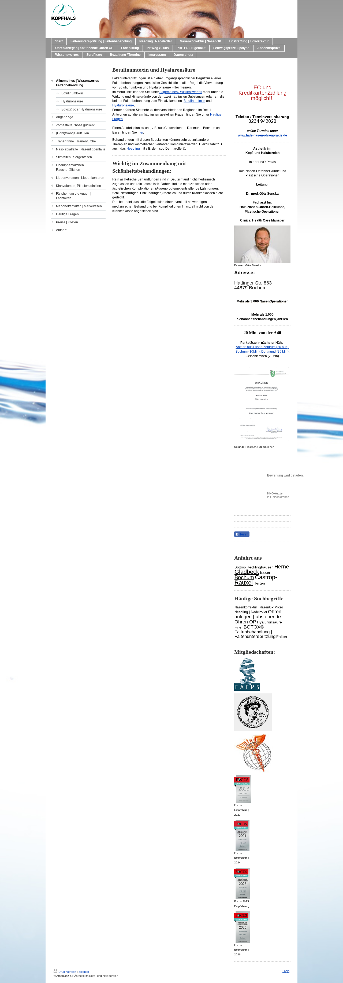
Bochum (244, 577)
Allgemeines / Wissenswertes (180, 92)
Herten (259, 583)
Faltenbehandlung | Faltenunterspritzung (254, 634)
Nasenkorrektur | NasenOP (254, 607)
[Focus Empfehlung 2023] (242, 789)
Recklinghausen (260, 567)
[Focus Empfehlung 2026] (242, 927)
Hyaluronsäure (123, 105)
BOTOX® (254, 627)
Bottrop (240, 567)
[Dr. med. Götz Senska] (262, 244)
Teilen (243, 534)
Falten (281, 636)
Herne (281, 567)
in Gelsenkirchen (278, 495)
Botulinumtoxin (194, 101)
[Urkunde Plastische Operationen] (262, 406)
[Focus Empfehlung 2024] (241, 835)
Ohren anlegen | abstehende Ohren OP (257, 616)
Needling (133, 148)
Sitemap (84, 971)
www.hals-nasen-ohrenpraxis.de (262, 135)
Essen (265, 572)
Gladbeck (246, 571)
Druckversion (67, 971)
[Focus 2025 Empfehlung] (242, 883)
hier (140, 132)
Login (285, 971)
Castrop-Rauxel (255, 580)
